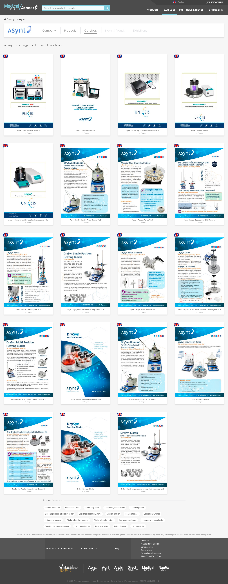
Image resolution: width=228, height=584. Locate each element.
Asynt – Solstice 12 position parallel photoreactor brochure (28, 220)
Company (49, 30)
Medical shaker (113, 514)
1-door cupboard (137, 508)
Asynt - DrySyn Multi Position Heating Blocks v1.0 (28, 399)
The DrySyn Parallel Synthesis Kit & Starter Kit (28, 489)
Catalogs (169, 9)
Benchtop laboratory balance (57, 526)
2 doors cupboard (52, 508)
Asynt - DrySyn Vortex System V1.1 (28, 309)
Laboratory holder (82, 526)
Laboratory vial (138, 526)
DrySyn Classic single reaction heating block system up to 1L (142, 489)
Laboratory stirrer (92, 508)
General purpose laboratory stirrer (59, 514)
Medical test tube (72, 508)
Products (152, 9)
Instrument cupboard (127, 520)
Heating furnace (132, 514)
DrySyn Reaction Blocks (85, 489)
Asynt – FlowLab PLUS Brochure (28, 130)
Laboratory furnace (152, 514)
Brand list (145, 541)
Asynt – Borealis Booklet (199, 130)
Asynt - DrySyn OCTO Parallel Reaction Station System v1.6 (199, 309)
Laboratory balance (53, 520)
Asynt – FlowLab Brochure (85, 130)
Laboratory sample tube (115, 508)
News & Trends (194, 9)
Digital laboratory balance (78, 520)
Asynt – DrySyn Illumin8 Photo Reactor (142, 399)
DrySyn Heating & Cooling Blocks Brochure (85, 399)
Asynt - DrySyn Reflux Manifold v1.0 (142, 309)
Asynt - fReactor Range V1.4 (142, 220)
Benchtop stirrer (102, 526)
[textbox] (73, 8)
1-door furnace (120, 526)
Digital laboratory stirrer (104, 520)
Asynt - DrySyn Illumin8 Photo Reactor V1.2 (85, 220)
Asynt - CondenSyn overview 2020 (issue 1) (199, 220)
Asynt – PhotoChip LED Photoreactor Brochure (142, 130)
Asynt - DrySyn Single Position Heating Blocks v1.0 (85, 309)
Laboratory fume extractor (152, 520)
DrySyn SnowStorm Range (199, 399)
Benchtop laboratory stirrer (90, 514)
